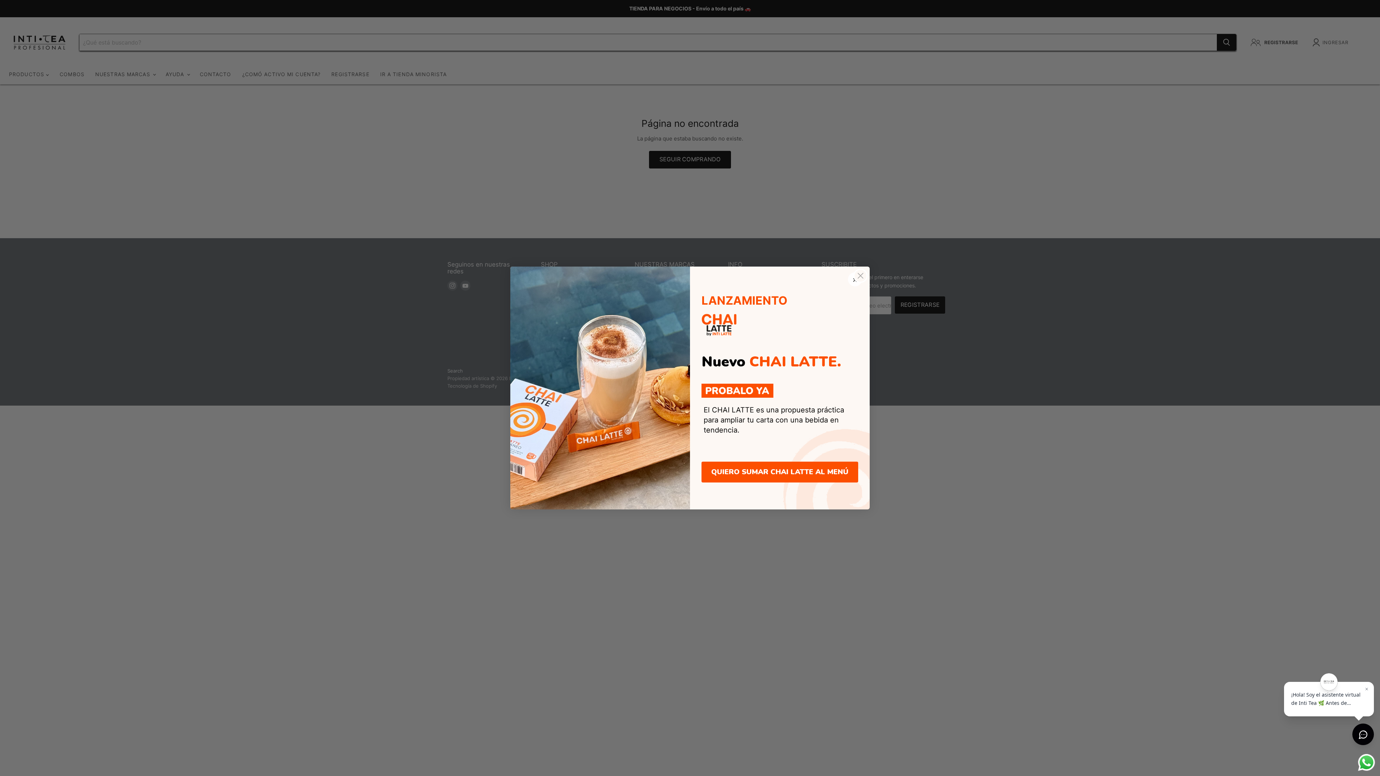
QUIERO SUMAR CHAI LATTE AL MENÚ (779, 472)
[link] (737, 391)
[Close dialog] (860, 275)
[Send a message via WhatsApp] (1366, 762)
